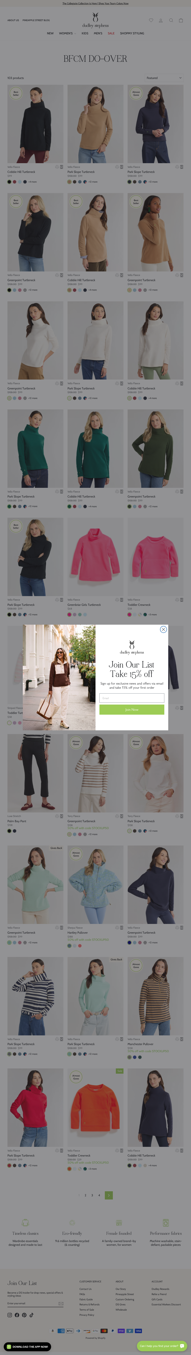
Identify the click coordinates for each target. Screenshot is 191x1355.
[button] (27, 1346)
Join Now (132, 710)
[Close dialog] (163, 629)
